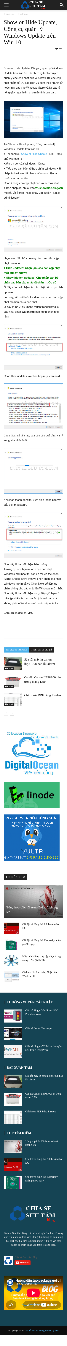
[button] (6, 5)
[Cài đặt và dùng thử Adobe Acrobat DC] (11, 928)
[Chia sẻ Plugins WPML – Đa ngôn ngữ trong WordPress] (13, 1051)
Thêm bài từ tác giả (41, 649)
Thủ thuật (23, 13)
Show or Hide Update (34, 153)
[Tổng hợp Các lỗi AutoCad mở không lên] (33, 901)
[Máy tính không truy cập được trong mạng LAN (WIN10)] (11, 960)
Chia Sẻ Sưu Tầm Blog (34, 1330)
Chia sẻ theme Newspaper (38, 1028)
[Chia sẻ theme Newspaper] (13, 1033)
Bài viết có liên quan (16, 649)
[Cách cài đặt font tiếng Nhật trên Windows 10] (11, 976)
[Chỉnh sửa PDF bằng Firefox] (13, 699)
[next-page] (12, 713)
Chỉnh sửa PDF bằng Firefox (42, 695)
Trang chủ (9, 13)
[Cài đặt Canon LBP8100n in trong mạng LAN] (13, 681)
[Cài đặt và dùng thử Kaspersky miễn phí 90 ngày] (11, 944)
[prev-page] (6, 713)
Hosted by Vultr (52, 1330)
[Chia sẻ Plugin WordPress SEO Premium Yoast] (13, 1016)
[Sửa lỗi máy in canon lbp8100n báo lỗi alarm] (13, 663)
